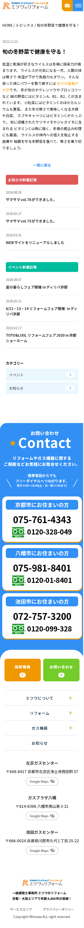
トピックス (25, 25)
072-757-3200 (42, 615)
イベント (16, 374)
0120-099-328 (49, 628)
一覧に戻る (42, 165)
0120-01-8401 (49, 580)
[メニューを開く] (78, 5)
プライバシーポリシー (58, 909)
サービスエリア (21, 909)
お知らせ (16, 388)
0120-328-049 (49, 531)
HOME (7, 25)
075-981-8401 (42, 567)
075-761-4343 (42, 519)
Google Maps (39, 781)
